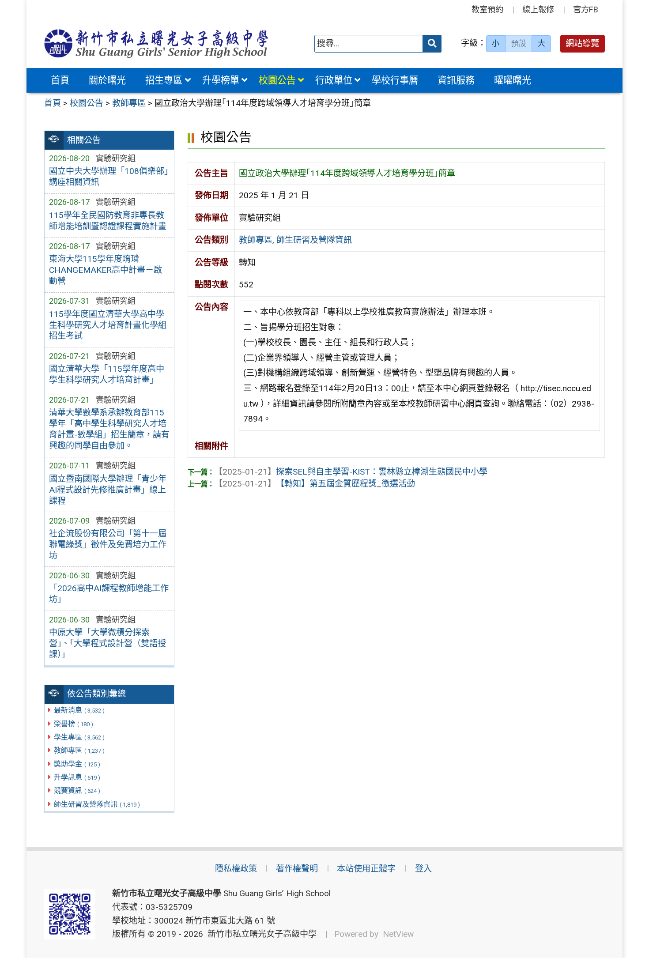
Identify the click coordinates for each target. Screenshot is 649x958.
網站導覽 (582, 43)
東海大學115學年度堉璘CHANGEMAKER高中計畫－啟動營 (105, 270)
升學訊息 (77, 777)
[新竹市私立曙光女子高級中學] (156, 43)
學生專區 (79, 737)
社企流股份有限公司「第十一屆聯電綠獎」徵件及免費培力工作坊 (107, 544)
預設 (518, 43)
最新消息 (79, 710)
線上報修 (538, 9)
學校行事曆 (395, 80)
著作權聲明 (297, 869)
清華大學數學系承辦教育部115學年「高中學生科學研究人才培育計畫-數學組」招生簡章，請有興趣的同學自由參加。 (109, 429)
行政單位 (333, 80)
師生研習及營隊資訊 (97, 804)
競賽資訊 (77, 790)
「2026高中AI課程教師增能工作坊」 (109, 593)
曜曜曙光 (512, 80)
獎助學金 (77, 764)
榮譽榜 (73, 724)
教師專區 (79, 750)
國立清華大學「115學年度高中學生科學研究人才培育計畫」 (106, 374)
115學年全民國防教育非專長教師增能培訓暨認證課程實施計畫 (107, 220)
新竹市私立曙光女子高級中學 (260, 934)
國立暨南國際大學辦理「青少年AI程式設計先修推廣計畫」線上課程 (107, 490)
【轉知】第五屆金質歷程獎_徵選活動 (314, 484)
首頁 (60, 80)
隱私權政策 (236, 869)
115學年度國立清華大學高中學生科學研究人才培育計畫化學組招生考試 (107, 325)
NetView (398, 934)
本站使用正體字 (366, 869)
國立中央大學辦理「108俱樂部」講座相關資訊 (108, 176)
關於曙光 (107, 80)
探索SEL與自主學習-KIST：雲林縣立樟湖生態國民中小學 (350, 472)
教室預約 (487, 9)
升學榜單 (220, 80)
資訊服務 (456, 80)
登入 (423, 869)
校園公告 (277, 80)
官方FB (585, 9)
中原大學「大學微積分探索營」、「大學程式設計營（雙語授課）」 (107, 643)
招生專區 (163, 80)
